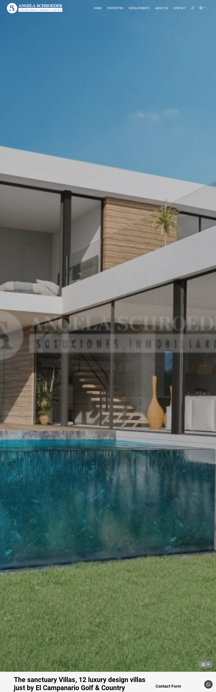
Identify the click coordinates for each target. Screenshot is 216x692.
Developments (139, 8)
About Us (161, 8)
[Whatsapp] (208, 684)
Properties (115, 8)
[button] (202, 7)
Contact (179, 8)
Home (98, 8)
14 (207, 664)
